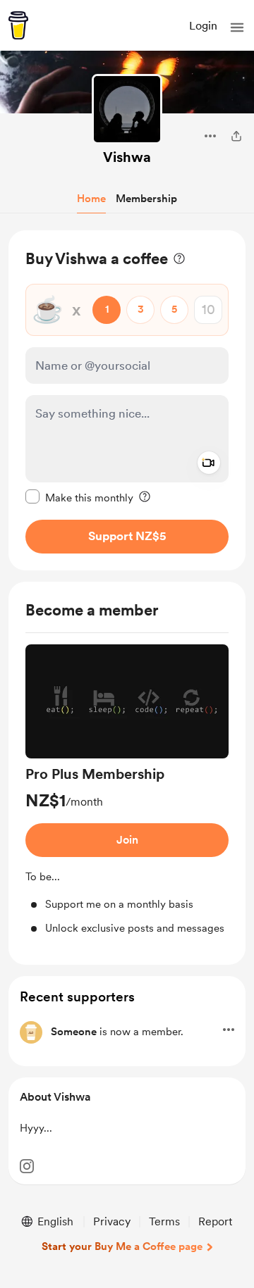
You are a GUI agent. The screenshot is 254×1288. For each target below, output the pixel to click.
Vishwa (127, 157)
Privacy (112, 1221)
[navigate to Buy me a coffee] (18, 25)
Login (203, 25)
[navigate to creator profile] (127, 109)
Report (215, 1221)
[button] (237, 27)
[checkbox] (79, 497)
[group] (127, 790)
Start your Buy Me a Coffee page (122, 1246)
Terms (164, 1221)
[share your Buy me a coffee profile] (236, 136)
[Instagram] (27, 1166)
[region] (127, 400)
